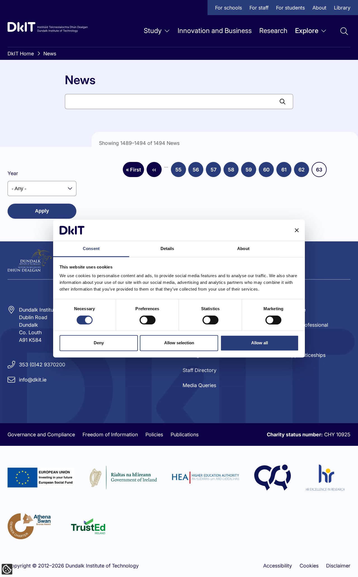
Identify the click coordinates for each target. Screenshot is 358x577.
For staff (258, 8)
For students (290, 8)
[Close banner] (297, 230)
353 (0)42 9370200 (42, 365)
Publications (185, 434)
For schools (228, 8)
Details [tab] (167, 248)
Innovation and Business (215, 31)
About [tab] (243, 248)
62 (303, 171)
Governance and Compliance (41, 434)
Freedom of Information (110, 434)
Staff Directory (199, 370)
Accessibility (277, 566)
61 (286, 171)
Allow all (259, 342)
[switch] (148, 319)
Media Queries (199, 385)
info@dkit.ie (32, 380)
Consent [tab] (91, 248)
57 (216, 171)
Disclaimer (338, 566)
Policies (154, 434)
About (319, 8)
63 (321, 171)
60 (268, 171)
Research (273, 31)
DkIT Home (21, 53)
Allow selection (179, 342)
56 (198, 171)
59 (251, 171)
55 (180, 171)
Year (13, 173)
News (49, 53)
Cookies (309, 566)
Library (342, 8)
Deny (99, 342)
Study (153, 31)
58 (233, 171)
